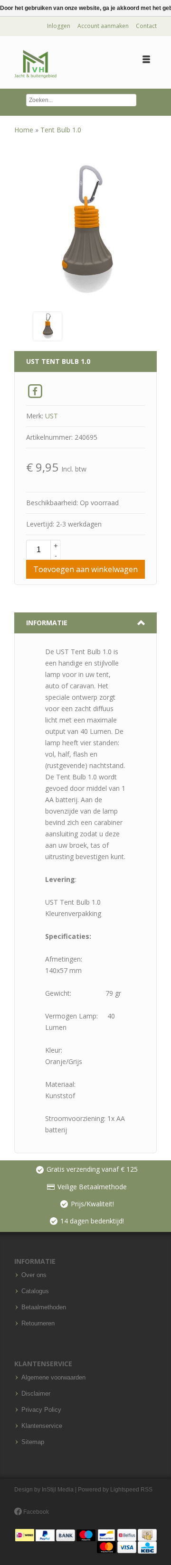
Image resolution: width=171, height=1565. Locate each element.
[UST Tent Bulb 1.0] (47, 325)
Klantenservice (41, 1426)
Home (24, 129)
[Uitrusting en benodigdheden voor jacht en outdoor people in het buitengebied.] (35, 64)
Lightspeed (124, 1489)
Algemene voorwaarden (53, 1377)
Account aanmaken (103, 26)
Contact (146, 26)
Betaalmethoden (43, 1307)
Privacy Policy (41, 1410)
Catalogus (35, 1291)
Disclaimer (35, 1393)
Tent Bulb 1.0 (60, 129)
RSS (146, 1489)
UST (51, 415)
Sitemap (32, 1442)
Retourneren (38, 1323)
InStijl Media (58, 1489)
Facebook (35, 1512)
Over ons (34, 1275)
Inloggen (58, 26)
